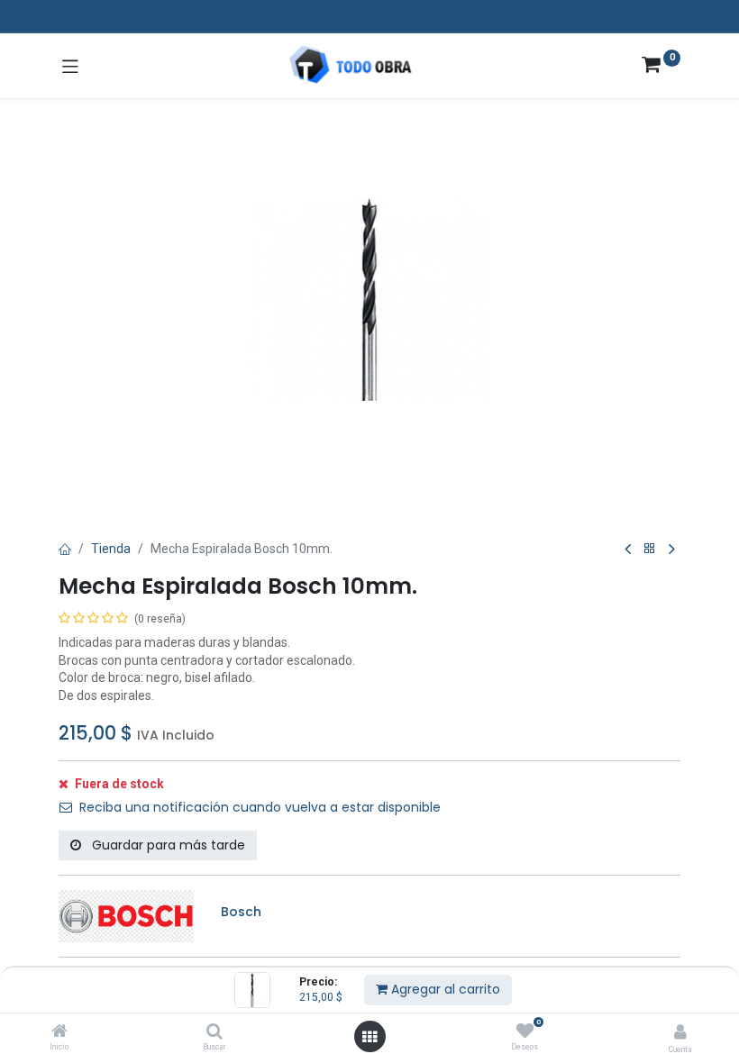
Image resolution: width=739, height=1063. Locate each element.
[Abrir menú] (369, 1037)
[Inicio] (59, 1032)
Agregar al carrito (444, 989)
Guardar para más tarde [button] (166, 845)
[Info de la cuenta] (680, 1032)
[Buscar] (214, 1032)
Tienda (111, 548)
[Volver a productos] (650, 549)
